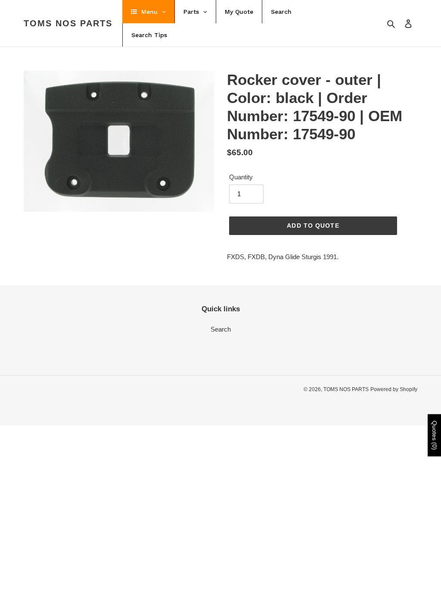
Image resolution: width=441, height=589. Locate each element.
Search (221, 329)
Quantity (241, 177)
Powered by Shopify (393, 389)
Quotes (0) (434, 435)
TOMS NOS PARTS (68, 23)
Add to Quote (313, 225)
